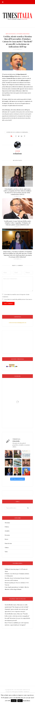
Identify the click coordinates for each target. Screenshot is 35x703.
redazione (17, 153)
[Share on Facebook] (16, 136)
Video (6, 551)
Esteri (6, 539)
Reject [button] (20, 700)
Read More (26, 700)
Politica (7, 527)
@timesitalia (16, 441)
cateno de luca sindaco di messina (17, 132)
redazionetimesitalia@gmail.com (17, 322)
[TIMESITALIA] (17, 15)
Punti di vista (8, 543)
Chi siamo (7, 522)
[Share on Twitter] (18, 136)
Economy (7, 535)
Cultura (7, 547)
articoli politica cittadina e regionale (17, 33)
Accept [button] (14, 700)
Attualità (7, 531)
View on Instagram (18, 479)
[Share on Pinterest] (24, 136)
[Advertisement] (17, 661)
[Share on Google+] (21, 136)
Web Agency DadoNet (17, 691)
